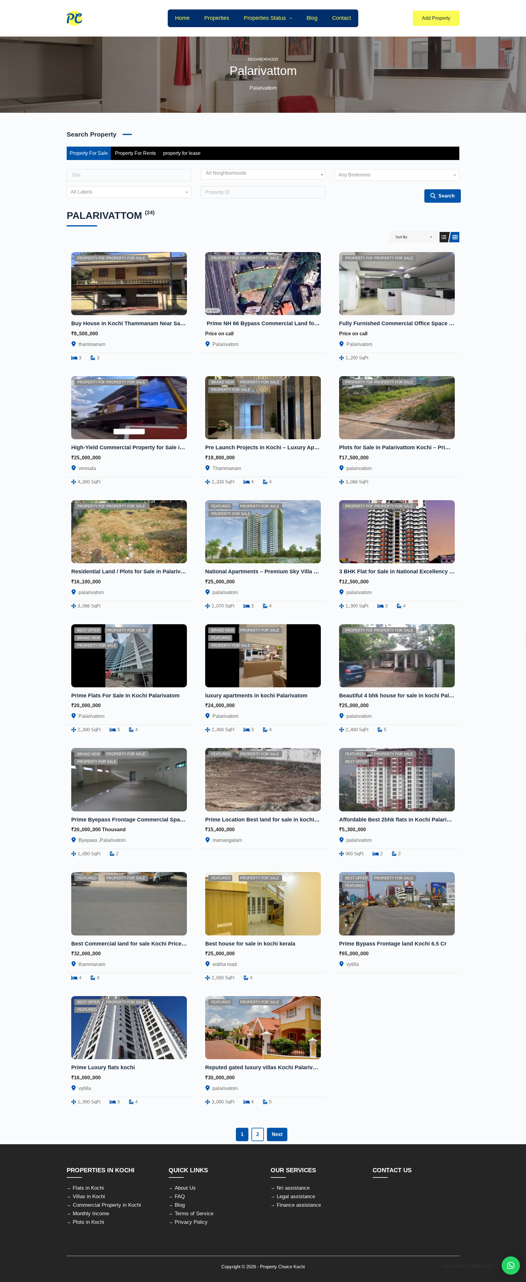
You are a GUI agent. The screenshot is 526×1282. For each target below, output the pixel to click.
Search (446, 195)
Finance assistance (299, 1205)
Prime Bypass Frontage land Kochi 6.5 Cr (393, 944)
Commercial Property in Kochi (107, 1205)
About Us (185, 1188)
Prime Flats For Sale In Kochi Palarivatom (125, 696)
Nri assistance (293, 1188)
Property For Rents (135, 153)
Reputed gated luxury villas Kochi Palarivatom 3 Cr (271, 1067)
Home (182, 18)
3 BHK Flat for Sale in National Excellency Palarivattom (410, 571)
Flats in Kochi (88, 1188)
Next (277, 1134)
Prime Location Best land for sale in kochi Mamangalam (277, 820)
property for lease (182, 153)
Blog (312, 18)
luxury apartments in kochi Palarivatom (256, 696)
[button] (511, 1265)
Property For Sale (89, 153)
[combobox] (263, 174)
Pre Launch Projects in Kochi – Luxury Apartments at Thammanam (292, 447)
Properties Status (265, 18)
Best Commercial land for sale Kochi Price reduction (139, 944)
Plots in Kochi (88, 1222)
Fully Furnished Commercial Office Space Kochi (401, 323)
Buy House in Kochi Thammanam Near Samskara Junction (147, 323)
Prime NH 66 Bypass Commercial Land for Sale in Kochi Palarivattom (296, 323)
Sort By (401, 237)
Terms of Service (194, 1213)
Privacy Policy (191, 1222)
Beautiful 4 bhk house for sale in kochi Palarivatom (405, 696)
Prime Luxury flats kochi (103, 1067)
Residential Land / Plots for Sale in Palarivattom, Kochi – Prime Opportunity (169, 571)
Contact (341, 18)
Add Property (436, 18)
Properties (216, 18)
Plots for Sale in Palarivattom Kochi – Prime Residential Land (419, 447)
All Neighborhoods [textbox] (226, 173)
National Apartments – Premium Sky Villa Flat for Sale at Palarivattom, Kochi (304, 571)
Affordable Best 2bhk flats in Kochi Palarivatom (401, 820)
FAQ (180, 1196)
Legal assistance (296, 1196)
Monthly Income (91, 1213)
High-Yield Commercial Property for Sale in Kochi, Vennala (147, 447)
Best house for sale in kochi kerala (250, 944)
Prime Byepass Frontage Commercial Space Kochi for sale (147, 820)
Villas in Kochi (89, 1196)
